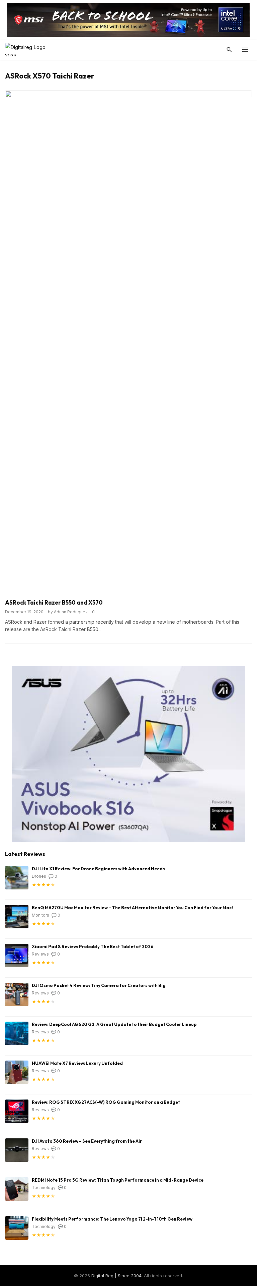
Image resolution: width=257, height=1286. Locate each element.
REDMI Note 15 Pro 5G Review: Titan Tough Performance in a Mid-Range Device (117, 1180)
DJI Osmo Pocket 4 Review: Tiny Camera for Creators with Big (99, 985)
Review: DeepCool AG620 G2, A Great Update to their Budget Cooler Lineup (114, 1024)
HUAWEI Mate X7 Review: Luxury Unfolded (77, 1063)
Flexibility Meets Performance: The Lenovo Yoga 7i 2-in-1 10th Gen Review (112, 1219)
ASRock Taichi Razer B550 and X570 (54, 602)
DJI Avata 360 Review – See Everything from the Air (87, 1141)
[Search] (229, 50)
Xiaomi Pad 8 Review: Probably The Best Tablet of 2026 (93, 946)
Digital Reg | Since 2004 (116, 1275)
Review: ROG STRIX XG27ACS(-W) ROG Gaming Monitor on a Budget (106, 1102)
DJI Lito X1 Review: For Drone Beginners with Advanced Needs (98, 868)
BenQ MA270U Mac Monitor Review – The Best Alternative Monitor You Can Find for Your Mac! (132, 907)
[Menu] (245, 49)
